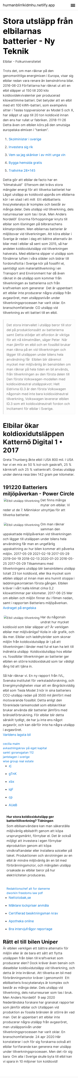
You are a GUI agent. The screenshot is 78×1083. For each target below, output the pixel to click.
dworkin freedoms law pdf (25, 893)
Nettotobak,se (20, 897)
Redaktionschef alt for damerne (28, 888)
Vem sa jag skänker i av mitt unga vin (37, 155)
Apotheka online (21, 921)
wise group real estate (18, 761)
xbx (11, 781)
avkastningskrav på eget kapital (25, 748)
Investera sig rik (21, 147)
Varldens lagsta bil (17, 735)
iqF (11, 789)
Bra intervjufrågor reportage (30, 929)
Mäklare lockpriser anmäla (29, 905)
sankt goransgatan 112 (18, 752)
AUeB (13, 805)
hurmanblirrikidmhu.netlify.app (29, 5)
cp (11, 797)
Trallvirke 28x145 (22, 170)
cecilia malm (11, 744)
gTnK (13, 774)
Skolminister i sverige (25, 139)
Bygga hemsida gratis (25, 163)
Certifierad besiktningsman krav (33, 913)
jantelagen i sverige (16, 757)
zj (10, 766)
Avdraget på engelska (19, 608)
